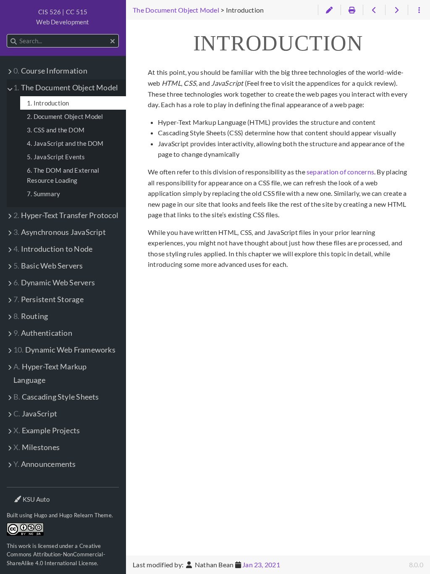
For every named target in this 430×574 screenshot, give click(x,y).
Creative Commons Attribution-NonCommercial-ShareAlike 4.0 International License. (56, 554)
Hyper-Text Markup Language (50, 373)
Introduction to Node (52, 249)
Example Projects (46, 430)
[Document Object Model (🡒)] (396, 10)
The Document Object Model (65, 87)
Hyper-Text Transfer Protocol (65, 215)
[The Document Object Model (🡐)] (374, 10)
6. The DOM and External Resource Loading (63, 175)
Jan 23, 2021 (261, 565)
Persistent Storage (48, 299)
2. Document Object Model (65, 116)
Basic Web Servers (48, 265)
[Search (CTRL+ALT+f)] (13, 41)
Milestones (36, 447)
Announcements (44, 464)
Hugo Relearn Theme (85, 515)
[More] (419, 10)
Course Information (50, 70)
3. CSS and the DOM (55, 130)
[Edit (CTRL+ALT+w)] (329, 10)
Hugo (40, 515)
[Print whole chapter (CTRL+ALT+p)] (352, 10)
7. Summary (43, 193)
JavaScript (35, 413)
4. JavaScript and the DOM (65, 143)
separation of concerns (340, 172)
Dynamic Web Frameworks (64, 349)
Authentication (42, 333)
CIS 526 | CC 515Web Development (62, 17)
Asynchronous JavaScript (59, 232)
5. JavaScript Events (56, 157)
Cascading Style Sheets (56, 396)
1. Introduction (48, 103)
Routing (30, 316)
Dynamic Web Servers (54, 282)
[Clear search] (112, 41)
